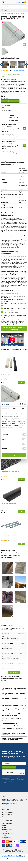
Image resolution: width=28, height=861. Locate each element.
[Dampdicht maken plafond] (21, 64)
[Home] (2, 13)
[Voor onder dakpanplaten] (20, 582)
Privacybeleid (20, 851)
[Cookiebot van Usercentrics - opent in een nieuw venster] (20, 404)
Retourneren (5, 831)
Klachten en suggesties (7, 833)
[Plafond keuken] (20, 597)
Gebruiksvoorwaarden (7, 814)
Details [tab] (14, 408)
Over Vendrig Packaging (7, 812)
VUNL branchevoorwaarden (13, 851)
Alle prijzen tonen (9, 101)
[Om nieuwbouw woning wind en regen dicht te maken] (7, 597)
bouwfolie (14, 317)
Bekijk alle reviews (14, 672)
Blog (3, 816)
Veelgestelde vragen (7, 823)
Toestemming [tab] (5, 408)
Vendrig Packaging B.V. (13, 849)
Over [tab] (23, 408)
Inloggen (18, 2)
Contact (4, 835)
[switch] (24, 439)
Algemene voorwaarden (12, 850)
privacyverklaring (5, 778)
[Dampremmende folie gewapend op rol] (14, 33)
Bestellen (4, 825)
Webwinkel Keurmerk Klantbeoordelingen (12, 856)
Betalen (4, 827)
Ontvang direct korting (9, 767)
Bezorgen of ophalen (7, 829)
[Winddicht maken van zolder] (5, 64)
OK (14, 455)
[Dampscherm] (7, 611)
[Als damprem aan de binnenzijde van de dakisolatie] (13, 64)
